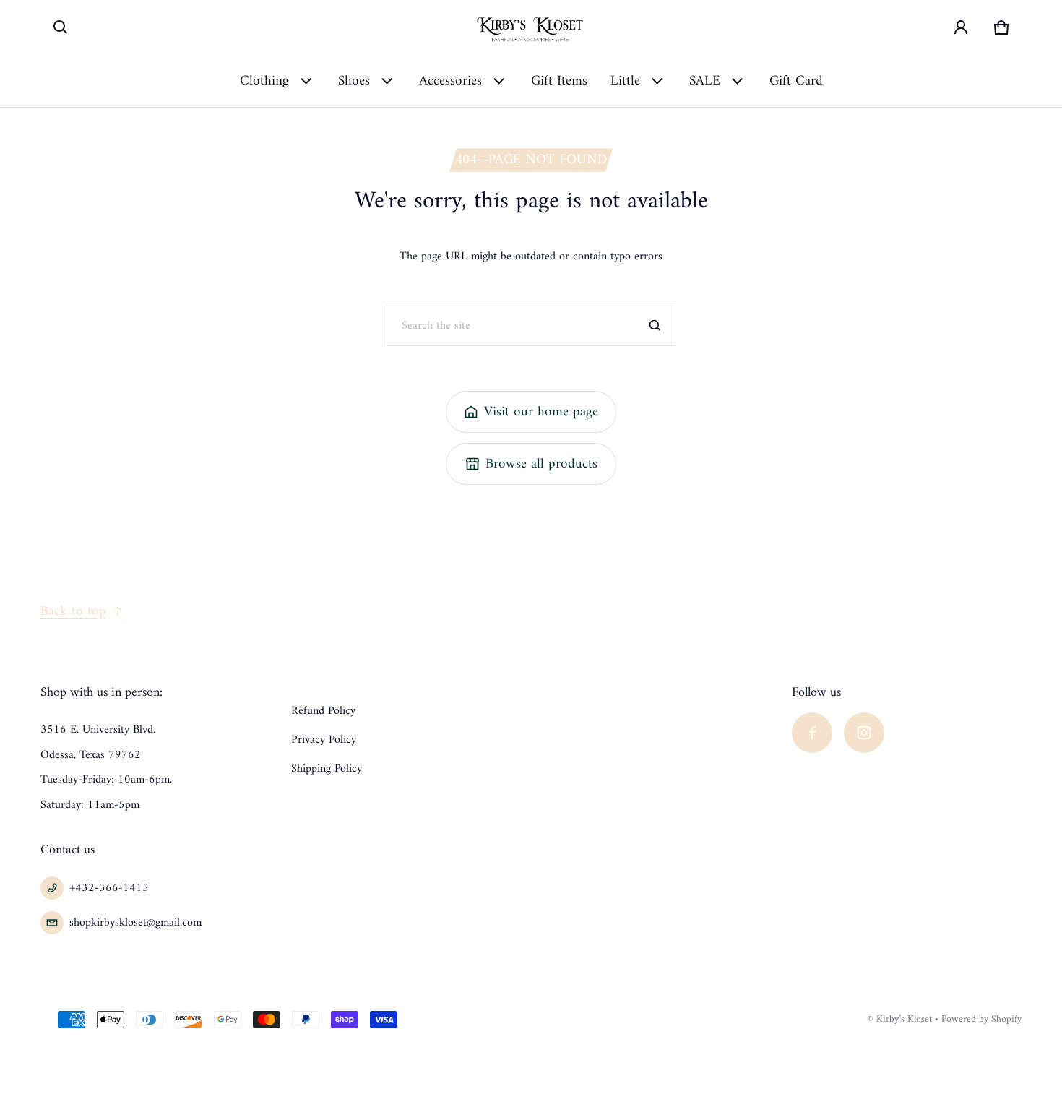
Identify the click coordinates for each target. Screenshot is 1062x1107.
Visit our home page (541, 412)
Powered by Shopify (981, 1019)
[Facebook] (812, 732)
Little (625, 81)
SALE (704, 81)
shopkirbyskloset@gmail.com (135, 923)
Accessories (450, 81)
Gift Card (796, 81)
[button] (60, 27)
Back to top (73, 611)
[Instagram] (864, 732)
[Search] (655, 326)
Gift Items (559, 81)
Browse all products (541, 464)
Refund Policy (323, 711)
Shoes (354, 81)
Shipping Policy (326, 769)
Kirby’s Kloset (904, 1019)
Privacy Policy (323, 740)
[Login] (961, 27)
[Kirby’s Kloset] (531, 27)
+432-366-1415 (109, 888)
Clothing (264, 81)
